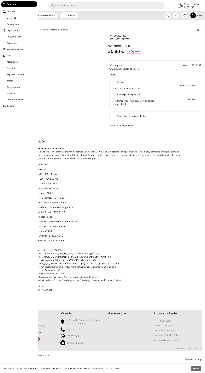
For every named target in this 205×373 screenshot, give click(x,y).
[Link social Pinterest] (193, 65)
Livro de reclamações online (166, 340)
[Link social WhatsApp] (196, 65)
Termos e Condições (162, 325)
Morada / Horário (191, 4)
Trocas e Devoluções (162, 320)
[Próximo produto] (200, 30)
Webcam (43, 29)
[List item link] (82, 342)
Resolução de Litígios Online (166, 335)
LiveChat (47, 289)
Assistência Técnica (46, 15)
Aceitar (196, 368)
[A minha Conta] (167, 15)
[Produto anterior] (195, 30)
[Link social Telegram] (200, 65)
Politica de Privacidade (163, 330)
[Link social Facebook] (189, 65)
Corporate (71, 15)
